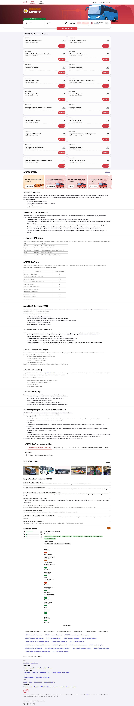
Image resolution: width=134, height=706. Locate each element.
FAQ (49, 672)
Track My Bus (26, 672)
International (73, 686)
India (24, 686)
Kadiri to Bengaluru (75, 120)
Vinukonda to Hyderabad (77, 160)
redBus (25, 682)
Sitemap (54, 672)
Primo (67, 672)
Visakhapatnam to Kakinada (34, 147)
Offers (59, 672)
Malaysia (43, 686)
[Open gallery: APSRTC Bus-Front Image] (31, 470)
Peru (67, 686)
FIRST (71, 186)
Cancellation (35, 672)
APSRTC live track (50, 373)
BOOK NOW (62, 46)
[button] (34, 23)
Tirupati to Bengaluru (75, 147)
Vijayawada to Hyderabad (77, 40)
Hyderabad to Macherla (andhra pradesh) (38, 160)
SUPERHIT (94, 186)
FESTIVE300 (30, 186)
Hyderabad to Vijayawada (33, 40)
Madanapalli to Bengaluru (33, 120)
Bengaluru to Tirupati (32, 67)
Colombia (62, 686)
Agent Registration (41, 667)
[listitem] (26, 177)
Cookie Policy (46, 677)
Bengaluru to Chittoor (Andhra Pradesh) (82, 80)
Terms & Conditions (28, 677)
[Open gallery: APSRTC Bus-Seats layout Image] (94, 470)
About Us (25, 667)
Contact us (32, 667)
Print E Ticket (43, 672)
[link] (33, 182)
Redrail (30, 682)
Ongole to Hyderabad (32, 94)
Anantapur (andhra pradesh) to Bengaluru (38, 107)
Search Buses (68, 28)
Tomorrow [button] (85, 23)
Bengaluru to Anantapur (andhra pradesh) (82, 134)
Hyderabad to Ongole (32, 80)
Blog (63, 672)
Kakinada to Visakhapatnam (78, 54)
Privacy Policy (38, 677)
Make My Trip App (38, 682)
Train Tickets (34, 663)
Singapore (36, 686)
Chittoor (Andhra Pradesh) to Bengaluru (38, 54)
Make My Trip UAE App (49, 682)
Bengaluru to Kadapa (75, 67)
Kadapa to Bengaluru (75, 94)
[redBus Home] (25, 2)
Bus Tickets (26, 663)
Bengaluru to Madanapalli (33, 134)
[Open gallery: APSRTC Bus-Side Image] (62, 470)
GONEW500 (52, 186)
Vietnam (49, 686)
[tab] (40, 447)
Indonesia (29, 686)
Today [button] (79, 23)
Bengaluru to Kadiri (75, 107)
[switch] (107, 23)
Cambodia (55, 686)
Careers (50, 667)
